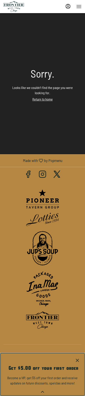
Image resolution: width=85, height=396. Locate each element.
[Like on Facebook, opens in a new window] (28, 175)
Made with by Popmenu (32, 160)
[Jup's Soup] (42, 247)
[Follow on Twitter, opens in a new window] (57, 175)
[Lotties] (42, 218)
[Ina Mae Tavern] (42, 288)
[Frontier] (42, 319)
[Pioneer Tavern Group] (42, 198)
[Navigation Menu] (79, 6)
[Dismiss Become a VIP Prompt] (77, 360)
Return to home (42, 99)
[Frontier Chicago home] (23, 6)
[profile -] (68, 6)
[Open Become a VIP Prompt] (42, 391)
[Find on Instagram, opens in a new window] (42, 175)
